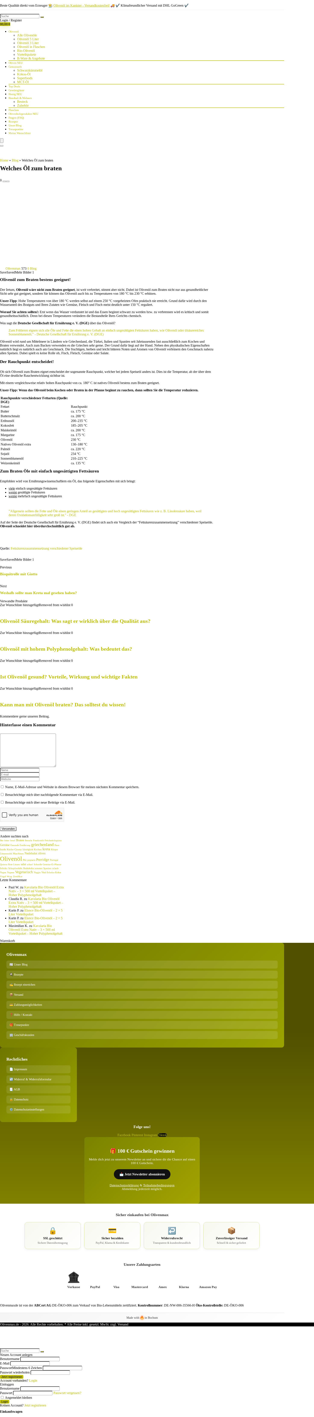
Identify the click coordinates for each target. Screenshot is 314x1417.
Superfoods (24, 78)
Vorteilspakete (26, 54)
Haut (56, 845)
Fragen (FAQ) (16, 117)
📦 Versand (16, 994)
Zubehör (23, 105)
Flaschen (14, 110)
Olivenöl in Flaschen (31, 47)
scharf (30, 864)
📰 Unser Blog (18, 964)
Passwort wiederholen (15, 1372)
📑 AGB (14, 1089)
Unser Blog (15, 125)
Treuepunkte (16, 129)
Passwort (21, 1368)
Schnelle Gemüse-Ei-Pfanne (47, 864)
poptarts (31, 860)
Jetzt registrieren (11, 1376)
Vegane (10, 872)
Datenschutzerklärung (124, 1185)
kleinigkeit (28, 849)
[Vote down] (4, 181)
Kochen (38, 849)
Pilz (24, 860)
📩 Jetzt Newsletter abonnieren (142, 1174)
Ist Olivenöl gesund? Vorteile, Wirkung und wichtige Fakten (69, 677)
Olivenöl (14, 31)
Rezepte (13, 121)
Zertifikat (17, 876)
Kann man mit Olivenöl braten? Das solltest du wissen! (63, 704)
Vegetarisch (24, 872)
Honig (15, 94)
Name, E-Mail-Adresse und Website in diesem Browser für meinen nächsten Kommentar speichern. (72, 787)
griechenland (42, 844)
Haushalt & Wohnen (20, 98)
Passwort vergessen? (67, 1393)
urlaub (55, 868)
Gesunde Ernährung (20, 845)
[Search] (1, 145)
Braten (20, 840)
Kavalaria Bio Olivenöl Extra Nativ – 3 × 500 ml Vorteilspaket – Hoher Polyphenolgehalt (36, 891)
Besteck (22, 101)
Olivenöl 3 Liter (28, 43)
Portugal (54, 860)
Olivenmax (13, 268)
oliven (41, 853)
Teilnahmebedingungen (159, 1185)
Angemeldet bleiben (18, 1397)
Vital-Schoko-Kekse (51, 872)
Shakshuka (28, 868)
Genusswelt (15, 66)
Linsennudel (6, 853)
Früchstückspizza (53, 840)
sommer (39, 868)
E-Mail (4, 1363)
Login (4, 1401)
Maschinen (18, 853)
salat (23, 864)
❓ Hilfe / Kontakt (20, 1014)
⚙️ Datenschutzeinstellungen (26, 1109)
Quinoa (3, 864)
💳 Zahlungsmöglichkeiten (25, 1004)
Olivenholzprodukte (23, 113)
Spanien (47, 868)
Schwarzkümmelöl (29, 70)
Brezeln (28, 840)
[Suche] (42, 17)
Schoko (3, 868)
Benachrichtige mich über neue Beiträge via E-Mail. (40, 802)
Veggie (37, 872)
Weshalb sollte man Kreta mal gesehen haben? (38, 593)
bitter (6, 840)
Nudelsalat (31, 853)
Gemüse (5, 845)
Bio (1, 840)
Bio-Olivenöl (26, 50)
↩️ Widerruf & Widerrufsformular (30, 1079)
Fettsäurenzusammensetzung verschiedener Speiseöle (46, 548)
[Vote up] (7, 181)
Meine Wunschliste (20, 133)
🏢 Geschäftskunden (21, 1035)
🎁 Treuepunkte (19, 1025)
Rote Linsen (14, 864)
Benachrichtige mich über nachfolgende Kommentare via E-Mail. (49, 795)
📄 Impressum (18, 1069)
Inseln (3, 849)
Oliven (16, 62)
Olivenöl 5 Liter (28, 39)
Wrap (9, 876)
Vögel (3, 876)
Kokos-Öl (24, 74)
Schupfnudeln (15, 868)
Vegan (3, 872)
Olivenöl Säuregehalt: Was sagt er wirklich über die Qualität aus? (75, 621)
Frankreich (38, 840)
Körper (54, 849)
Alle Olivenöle (27, 35)
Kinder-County (14, 849)
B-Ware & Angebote (31, 58)
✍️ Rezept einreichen (22, 984)
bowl (12, 840)
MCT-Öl (23, 82)
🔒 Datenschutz (18, 1099)
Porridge (42, 860)
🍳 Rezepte (16, 974)
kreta (46, 849)
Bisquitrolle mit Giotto (18, 574)
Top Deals (14, 86)
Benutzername (9, 1359)
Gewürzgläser (16, 90)
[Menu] (1, 140)
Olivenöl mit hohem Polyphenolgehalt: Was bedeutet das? (66, 649)
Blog (15, 160)
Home (4, 160)
